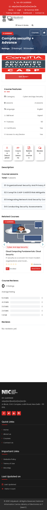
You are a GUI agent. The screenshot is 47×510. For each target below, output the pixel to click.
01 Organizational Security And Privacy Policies (24, 185)
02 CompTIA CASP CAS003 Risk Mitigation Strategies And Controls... (24, 192)
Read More (36, 269)
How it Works (23, 25)
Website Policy (9, 459)
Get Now (23, 76)
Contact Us (8, 442)
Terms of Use (9, 463)
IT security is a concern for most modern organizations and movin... (23, 259)
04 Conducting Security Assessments (23, 206)
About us (7, 434)
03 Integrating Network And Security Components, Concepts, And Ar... (24, 199)
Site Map (7, 468)
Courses (35, 32)
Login (19, 10)
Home (6, 430)
